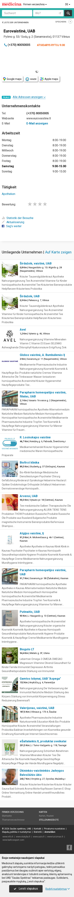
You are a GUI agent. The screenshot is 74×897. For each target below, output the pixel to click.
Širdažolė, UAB (30, 296)
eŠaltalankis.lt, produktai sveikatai (43, 741)
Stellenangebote (49, 820)
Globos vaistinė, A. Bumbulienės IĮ (42, 355)
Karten (43, 812)
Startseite (7, 816)
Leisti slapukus (28, 888)
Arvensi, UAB (29, 496)
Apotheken (8, 194)
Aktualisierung (15, 222)
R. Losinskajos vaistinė (35, 437)
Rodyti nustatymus (56, 888)
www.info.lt (8, 836)
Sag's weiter (14, 226)
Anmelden (49, 832)
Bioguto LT (27, 649)
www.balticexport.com (13, 840)
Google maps (14, 79)
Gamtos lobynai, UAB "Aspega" (40, 678)
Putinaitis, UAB (30, 612)
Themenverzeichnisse (13, 820)
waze (33, 79)
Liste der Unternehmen (16, 22)
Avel (23, 329)
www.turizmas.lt (55, 836)
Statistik (38, 832)
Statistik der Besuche (19, 218)
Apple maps (51, 79)
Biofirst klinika (29, 462)
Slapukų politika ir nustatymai (16, 832)
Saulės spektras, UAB (20, 828)
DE (67, 4)
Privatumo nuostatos (54, 828)
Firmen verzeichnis (34, 4)
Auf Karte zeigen (58, 252)
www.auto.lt (39, 836)
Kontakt (37, 828)
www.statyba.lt (23, 836)
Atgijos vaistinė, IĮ (32, 533)
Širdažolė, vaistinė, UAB (36, 263)
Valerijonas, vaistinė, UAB (37, 708)
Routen (50, 816)
